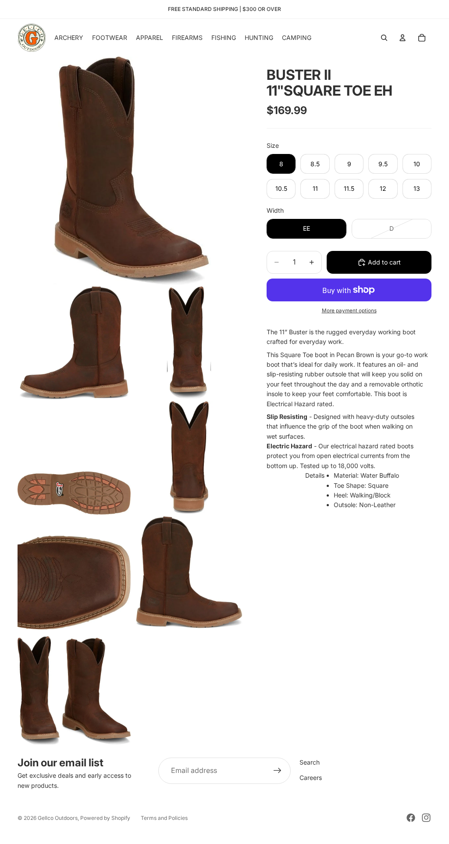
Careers (310, 777)
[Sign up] (277, 771)
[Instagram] (426, 817)
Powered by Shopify (105, 818)
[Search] (384, 37)
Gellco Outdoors (58, 818)
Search (309, 762)
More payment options (349, 311)
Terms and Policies (164, 818)
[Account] (402, 37)
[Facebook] (411, 817)
